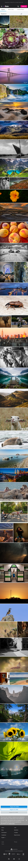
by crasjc (1, 683)
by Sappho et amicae (4, 562)
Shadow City (3, 654)
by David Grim (3, 778)
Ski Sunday (12, 682)
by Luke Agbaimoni (4, 581)
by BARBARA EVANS (4, 448)
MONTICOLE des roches (6, 619)
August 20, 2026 (14, 806)
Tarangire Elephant (2, 325)
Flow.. (2, 99)
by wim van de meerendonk (5, 138)
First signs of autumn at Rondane (8, 137)
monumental (3, 63)
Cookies (16, 832)
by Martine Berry (3, 620)
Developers (4, 832)
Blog (2, 830)
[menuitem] (18, 6)
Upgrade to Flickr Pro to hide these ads (14, 2)
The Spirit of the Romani (6, 520)
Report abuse (17, 835)
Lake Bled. (3, 795)
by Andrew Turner (13, 188)
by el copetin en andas (4, 345)
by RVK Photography (4, 119)
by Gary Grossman (3, 759)
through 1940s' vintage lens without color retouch (10, 200)
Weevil (2, 312)
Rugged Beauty (4, 405)
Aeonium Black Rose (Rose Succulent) (9, 47)
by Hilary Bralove (3, 541)
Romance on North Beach (6, 777)
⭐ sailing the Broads (5, 156)
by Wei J (2, 387)
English (3, 837)
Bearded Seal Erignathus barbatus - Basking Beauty (10, 447)
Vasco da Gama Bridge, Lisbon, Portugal (9, 81)
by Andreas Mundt (4, 294)
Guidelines (3, 835)
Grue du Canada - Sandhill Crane (15, 26)
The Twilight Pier (4, 480)
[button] (4, 27)
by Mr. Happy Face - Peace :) (5, 241)
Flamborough (3, 259)
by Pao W (2, 48)
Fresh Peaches (4, 240)
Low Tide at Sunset (5, 219)
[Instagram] (19, 859)
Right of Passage (19, 635)
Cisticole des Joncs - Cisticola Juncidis (5, 635)
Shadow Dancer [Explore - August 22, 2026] (10, 758)
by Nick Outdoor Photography (5, 721)
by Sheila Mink (3, 602)
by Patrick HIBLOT (17, 281)
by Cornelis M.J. (3, 157)
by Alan (2, 655)
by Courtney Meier (19, 636)
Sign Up (24, 6)
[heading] (6, 6)
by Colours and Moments (16, 326)
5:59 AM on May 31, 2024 (6, 601)
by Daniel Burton (3, 176)
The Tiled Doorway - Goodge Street (8, 580)
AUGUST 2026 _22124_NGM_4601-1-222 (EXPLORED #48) (10, 739)
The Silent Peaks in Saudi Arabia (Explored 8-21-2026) (10, 701)
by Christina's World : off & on (5, 220)
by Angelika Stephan (4, 406)
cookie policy (12, 823)
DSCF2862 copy (17, 540)
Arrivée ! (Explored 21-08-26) (3, 280)
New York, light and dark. (6, 344)
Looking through (4, 720)
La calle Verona (1, 682)
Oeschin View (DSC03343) (6, 175)
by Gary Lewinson (3, 100)
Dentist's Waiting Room (6, 498)
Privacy (15, 841)
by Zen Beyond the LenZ (4, 521)
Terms (2, 844)
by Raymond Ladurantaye (14, 27)
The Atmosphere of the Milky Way (1, 26)
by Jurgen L (2, 326)
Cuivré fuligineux (4, 670)
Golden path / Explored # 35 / (7, 561)
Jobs (15, 827)
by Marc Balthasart (3, 281)
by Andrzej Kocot (1, 27)
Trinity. (2, 465)
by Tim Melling (3, 499)
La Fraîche (17, 280)
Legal (2, 841)
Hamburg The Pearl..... (5, 293)
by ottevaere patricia (4, 671)
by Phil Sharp (16, 541)
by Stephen (2, 481)
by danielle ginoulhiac (4, 636)
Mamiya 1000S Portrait (6, 365)
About (2, 827)
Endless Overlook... (3, 540)
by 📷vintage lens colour (4, 201)
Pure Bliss (3, 428)
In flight (13, 325)
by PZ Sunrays (3, 702)
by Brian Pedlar (12, 683)
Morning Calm (4, 386)
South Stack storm (14, 187)
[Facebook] (9, 859)
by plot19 (2, 260)
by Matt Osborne (3, 366)
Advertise (16, 830)
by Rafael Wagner (3, 64)
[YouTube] (14, 859)
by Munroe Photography (4, 740)
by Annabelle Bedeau (4, 429)
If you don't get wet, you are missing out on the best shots (10, 118)
